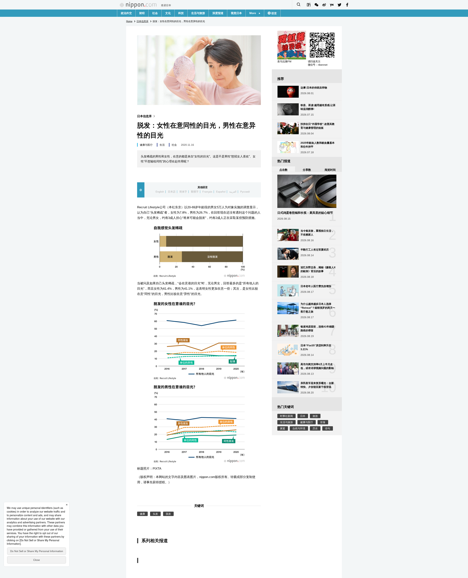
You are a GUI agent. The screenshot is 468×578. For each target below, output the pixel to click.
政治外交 (126, 13)
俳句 (327, 428)
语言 (274, 13)
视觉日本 (236, 13)
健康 (142, 513)
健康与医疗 (146, 144)
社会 (155, 13)
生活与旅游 (198, 13)
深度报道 (217, 13)
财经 (142, 13)
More (254, 13)
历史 (315, 428)
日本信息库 (144, 116)
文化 (168, 13)
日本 (302, 416)
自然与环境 (298, 428)
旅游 (315, 416)
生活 (162, 144)
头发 (155, 513)
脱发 (168, 513)
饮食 (322, 422)
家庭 (282, 428)
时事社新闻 (286, 416)
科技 (181, 13)
